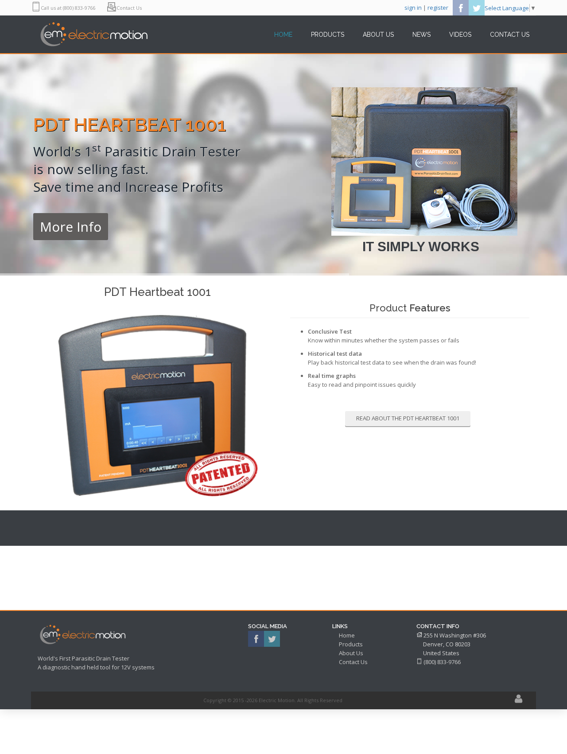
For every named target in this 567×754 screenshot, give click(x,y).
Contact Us (353, 662)
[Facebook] (461, 8)
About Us (351, 653)
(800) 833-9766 (442, 662)
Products (351, 644)
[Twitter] (477, 8)
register (437, 8)
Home (347, 635)
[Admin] (518, 700)
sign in (413, 8)
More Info (70, 227)
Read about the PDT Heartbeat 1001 (407, 418)
